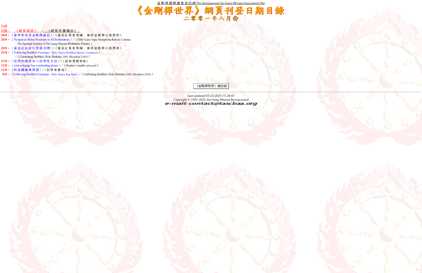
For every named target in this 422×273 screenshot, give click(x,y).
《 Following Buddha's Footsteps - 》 (56, 52)
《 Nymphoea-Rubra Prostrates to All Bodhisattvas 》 (41, 39)
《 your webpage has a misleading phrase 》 (36, 65)
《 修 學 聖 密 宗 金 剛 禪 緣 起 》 (31, 35)
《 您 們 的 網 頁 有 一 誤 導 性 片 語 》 (35, 61)
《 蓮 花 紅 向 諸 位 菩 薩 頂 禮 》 (31, 48)
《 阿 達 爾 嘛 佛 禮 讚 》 (26, 70)
